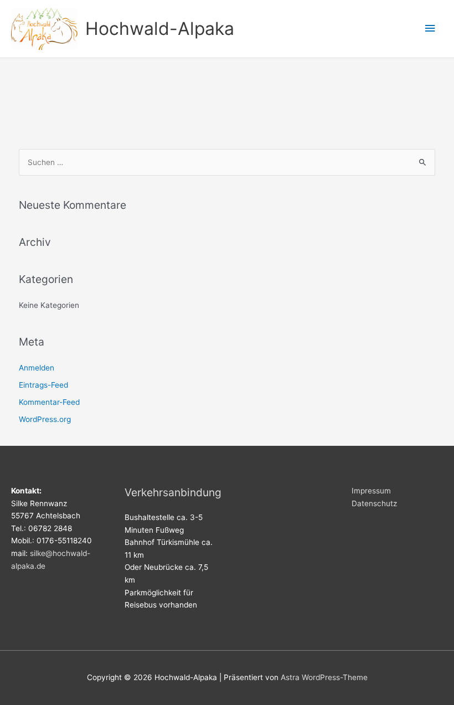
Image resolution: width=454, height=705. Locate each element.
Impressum (371, 490)
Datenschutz (374, 503)
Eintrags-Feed (43, 384)
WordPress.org (45, 419)
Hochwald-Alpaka (159, 28)
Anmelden (36, 367)
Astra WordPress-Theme (324, 677)
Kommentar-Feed (49, 402)
